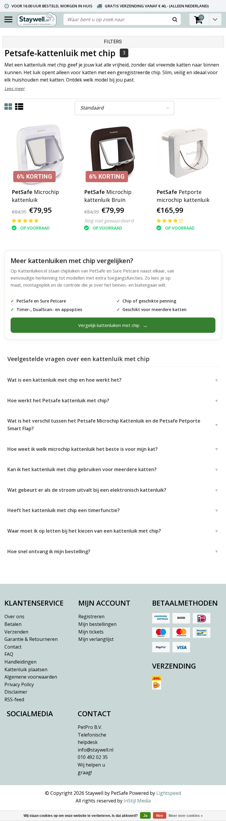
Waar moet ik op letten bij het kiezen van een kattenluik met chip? (84, 531)
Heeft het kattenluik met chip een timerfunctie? (63, 510)
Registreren (91, 616)
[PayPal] (161, 647)
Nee (159, 816)
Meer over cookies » (186, 816)
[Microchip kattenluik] (41, 154)
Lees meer (14, 88)
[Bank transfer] (181, 618)
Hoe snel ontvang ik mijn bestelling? (48, 551)
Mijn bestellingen (97, 624)
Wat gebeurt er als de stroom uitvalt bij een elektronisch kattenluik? (86, 490)
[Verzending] (187, 685)
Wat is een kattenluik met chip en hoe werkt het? (64, 380)
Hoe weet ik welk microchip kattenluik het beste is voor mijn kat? (82, 449)
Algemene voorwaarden (30, 677)
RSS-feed (14, 699)
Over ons (14, 616)
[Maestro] (161, 632)
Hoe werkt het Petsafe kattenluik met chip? (58, 400)
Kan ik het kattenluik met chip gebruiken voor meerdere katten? (82, 469)
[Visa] (181, 647)
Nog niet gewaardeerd (109, 220)
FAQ (8, 654)
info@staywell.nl (95, 750)
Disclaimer (15, 692)
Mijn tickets (91, 632)
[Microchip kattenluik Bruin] (113, 154)
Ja (145, 816)
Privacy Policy (19, 684)
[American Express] (161, 618)
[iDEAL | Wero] (201, 618)
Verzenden (16, 632)
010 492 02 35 (93, 764)
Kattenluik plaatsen (25, 669)
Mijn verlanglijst (96, 639)
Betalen (12, 624)
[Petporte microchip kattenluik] (185, 154)
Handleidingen (20, 662)
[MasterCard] (181, 632)
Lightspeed (168, 793)
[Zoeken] (175, 19)
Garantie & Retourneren (31, 639)
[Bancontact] (201, 632)
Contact (12, 647)
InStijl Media (137, 800)
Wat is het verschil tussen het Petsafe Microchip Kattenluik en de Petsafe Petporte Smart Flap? (103, 425)
